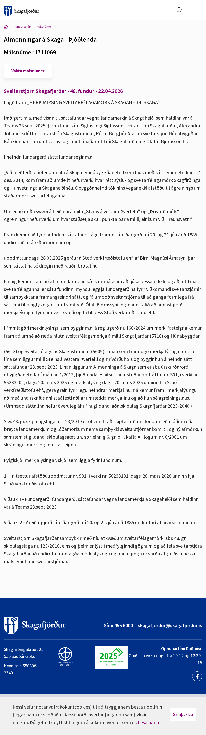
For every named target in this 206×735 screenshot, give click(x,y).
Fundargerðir (22, 26)
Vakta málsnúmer (27, 71)
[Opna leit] (179, 10)
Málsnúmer (44, 26)
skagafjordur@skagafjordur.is (170, 625)
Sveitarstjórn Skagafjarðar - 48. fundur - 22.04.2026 (63, 90)
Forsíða (6, 27)
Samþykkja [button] (183, 714)
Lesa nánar (149, 722)
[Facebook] (197, 676)
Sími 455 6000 (118, 625)
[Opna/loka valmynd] (196, 10)
